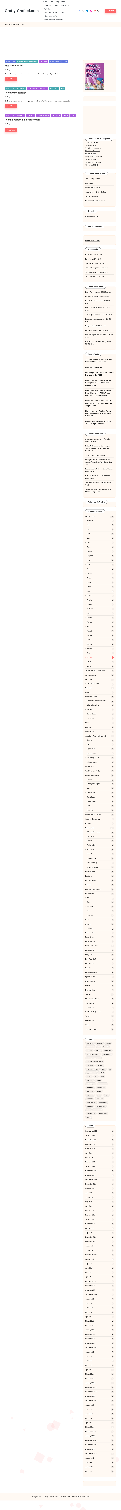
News (87, 920)
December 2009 (90, 1440)
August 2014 (89, 1246)
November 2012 (90, 1286)
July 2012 (88, 1303)
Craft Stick (91, 797)
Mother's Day (92, 858)
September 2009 (91, 1453)
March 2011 (89, 1374)
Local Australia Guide (92, 469)
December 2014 (90, 1237)
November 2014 (90, 1241)
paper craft (90, 1098)
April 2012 (88, 1317)
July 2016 (88, 1193)
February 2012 (90, 1325)
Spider (88, 1110)
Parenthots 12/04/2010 (93, 259)
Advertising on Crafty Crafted (95, 192)
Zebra (89, 666)
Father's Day (91, 845)
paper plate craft (91, 1102)
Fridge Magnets (55, 61)
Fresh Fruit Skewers (92, 292)
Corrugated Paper (93, 784)
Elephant (90, 556)
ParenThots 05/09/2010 (93, 254)
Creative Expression (92, 819)
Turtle (65, 61)
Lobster (89, 596)
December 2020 (90, 1171)
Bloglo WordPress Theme (81, 1497)
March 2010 (89, 1427)
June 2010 (89, 1414)
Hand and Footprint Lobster (94, 319)
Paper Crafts (89, 937)
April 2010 (88, 1423)
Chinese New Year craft (93, 1054)
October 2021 (90, 1149)
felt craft (89, 1076)
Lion (88, 591)
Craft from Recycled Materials (27, 61)
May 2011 (88, 1365)
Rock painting (90, 990)
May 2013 (88, 1272)
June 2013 (89, 1268)
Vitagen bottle (92, 762)
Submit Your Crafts (92, 196)
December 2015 (90, 1224)
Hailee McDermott (91, 446)
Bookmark (20, 115)
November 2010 (90, 1392)
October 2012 (90, 1290)
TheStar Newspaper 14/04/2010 (96, 268)
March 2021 (89, 1157)
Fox (88, 565)
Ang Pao (108, 1043)
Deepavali (90, 836)
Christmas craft (107, 1054)
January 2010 (90, 1436)
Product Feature (91, 972)
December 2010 (90, 1387)
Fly (88, 911)
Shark (89, 640)
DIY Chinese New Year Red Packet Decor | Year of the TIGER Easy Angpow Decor (98, 382)
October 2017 (90, 1175)
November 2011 (90, 1339)
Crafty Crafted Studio (96, 173)
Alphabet (90, 928)
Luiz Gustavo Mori (91, 476)
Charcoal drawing (93, 683)
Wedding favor (90, 1020)
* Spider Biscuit (90, 145)
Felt (88, 806)
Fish (88, 560)
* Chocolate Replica (92, 159)
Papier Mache (90, 950)
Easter (89, 841)
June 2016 (89, 1197)
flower (102, 1076)
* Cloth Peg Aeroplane (93, 148)
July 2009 (88, 1462)
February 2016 (90, 1215)
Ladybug (66, 115)
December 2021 (90, 1140)
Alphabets (90, 1007)
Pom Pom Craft (90, 959)
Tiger (89, 653)
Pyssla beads (103, 1102)
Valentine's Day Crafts (93, 1011)
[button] (110, 11)
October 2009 (90, 1449)
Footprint (98, 1080)
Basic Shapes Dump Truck (94, 308)
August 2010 (89, 1405)
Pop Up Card (89, 963)
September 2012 (91, 1294)
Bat (88, 525)
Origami (88, 924)
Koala (89, 582)
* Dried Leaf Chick (91, 165)
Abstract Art (90, 1043)
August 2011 (89, 1352)
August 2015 (89, 1228)
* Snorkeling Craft (91, 142)
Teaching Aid (89, 1003)
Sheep (89, 644)
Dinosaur (90, 551)
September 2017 (91, 1180)
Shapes (88, 994)
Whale (89, 662)
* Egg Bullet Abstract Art (93, 156)
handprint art (90, 1087)
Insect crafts (56, 115)
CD (88, 744)
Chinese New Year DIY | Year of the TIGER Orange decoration (98, 422)
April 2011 (88, 1370)
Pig (88, 626)
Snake (89, 649)
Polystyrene (54, 88)
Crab (89, 547)
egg (110, 1069)
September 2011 (91, 1347)
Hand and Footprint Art (93, 889)
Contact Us (89, 183)
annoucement (90, 1047)
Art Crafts (88, 679)
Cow (88, 543)
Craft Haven (89, 766)
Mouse (89, 604)
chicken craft (107, 1050)
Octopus (90, 609)
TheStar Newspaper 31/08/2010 (96, 272)
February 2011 (90, 1378)
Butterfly (90, 906)
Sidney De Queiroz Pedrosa (95, 489)
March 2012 (89, 1321)
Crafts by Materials (43, 115)
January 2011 (90, 1383)
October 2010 (90, 1396)
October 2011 (90, 1343)
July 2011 (88, 1356)
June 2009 (89, 1467)
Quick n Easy (90, 981)
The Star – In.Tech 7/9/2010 (95, 263)
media (99, 1095)
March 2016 (89, 1210)
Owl (88, 613)
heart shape (90, 1091)
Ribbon (87, 985)
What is (88, 1025)
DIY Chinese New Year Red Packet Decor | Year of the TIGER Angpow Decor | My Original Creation (98, 393)
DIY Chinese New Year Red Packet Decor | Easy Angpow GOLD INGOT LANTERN (98, 413)
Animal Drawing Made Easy (95, 671)
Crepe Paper (91, 801)
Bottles (89, 740)
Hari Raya (90, 854)
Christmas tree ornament (93, 1058)
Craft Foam (21, 88)
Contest (88, 727)
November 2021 (90, 1144)
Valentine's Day (92, 867)
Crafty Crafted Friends (93, 815)
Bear (88, 529)
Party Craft (89, 955)
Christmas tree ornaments (96, 701)
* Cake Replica (90, 154)
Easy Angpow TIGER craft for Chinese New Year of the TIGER (99, 374)
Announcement (90, 675)
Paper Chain (89, 932)
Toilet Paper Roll (93, 758)
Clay (86, 723)
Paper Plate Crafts (91, 946)
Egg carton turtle (14, 65)
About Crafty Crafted (92, 179)
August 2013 (89, 1259)
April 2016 (88, 1206)
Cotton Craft (89, 732)
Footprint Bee (90, 326)
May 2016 (88, 1202)
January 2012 (90, 1330)
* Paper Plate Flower (92, 151)
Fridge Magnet (91, 1084)
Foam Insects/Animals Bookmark (22, 119)
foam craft (89, 1080)
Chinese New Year (93, 832)
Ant (88, 898)
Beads (89, 779)
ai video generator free (93, 439)
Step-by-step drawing (92, 999)
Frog (88, 569)
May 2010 (88, 1418)
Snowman (90, 718)
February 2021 (90, 1162)
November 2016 (90, 1184)
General (88, 885)
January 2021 (90, 1166)
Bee (88, 902)
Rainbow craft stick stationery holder (98, 342)
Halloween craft (102, 1084)
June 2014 (89, 1250)
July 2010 (88, 1409)
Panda (89, 618)
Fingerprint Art (90, 872)
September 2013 (91, 1255)
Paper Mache (90, 941)
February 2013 (90, 1281)
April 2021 (88, 1153)
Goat (89, 578)
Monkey (90, 600)
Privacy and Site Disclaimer (95, 201)
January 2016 (90, 1219)
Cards (87, 692)
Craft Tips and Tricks (92, 771)
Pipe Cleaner (91, 810)
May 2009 (88, 1471)
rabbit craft (90, 1106)
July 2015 (88, 1233)
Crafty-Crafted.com (22, 11)
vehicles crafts (103, 1113)
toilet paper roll (98, 1110)
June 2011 (88, 1361)
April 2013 (88, 1277)
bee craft (105, 1047)
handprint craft (101, 1087)
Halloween (90, 849)
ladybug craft (90, 1095)
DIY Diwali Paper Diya (93, 367)
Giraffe (89, 573)
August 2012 (89, 1299)
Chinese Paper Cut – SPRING (95, 335)
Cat (88, 538)
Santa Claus (91, 714)
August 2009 (89, 1458)
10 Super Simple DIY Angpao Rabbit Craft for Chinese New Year (98, 361)
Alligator (90, 520)
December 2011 (90, 1334)
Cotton (89, 788)
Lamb (89, 587)
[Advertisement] (60, 41)
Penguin (90, 622)
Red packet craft (100, 1106)
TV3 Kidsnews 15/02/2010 (94, 277)
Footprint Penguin (91, 296)
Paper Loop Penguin (97, 455)
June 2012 (89, 1308)
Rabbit (89, 631)
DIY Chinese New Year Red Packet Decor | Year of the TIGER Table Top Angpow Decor (98, 403)
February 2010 (90, 1431)
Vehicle (87, 1016)
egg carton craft (91, 1073)
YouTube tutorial (91, 1029)
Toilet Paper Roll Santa (93, 315)
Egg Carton (43, 61)
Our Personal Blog (91, 216)
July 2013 (88, 1264)
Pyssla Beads (90, 977)
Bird (88, 534)
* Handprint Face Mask (93, 162)
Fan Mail (88, 823)
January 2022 (90, 1135)
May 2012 (88, 1312)
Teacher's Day (92, 863)
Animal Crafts (10, 61)
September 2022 (91, 1131)
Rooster (90, 635)
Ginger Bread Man (93, 705)
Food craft (88, 876)
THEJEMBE (89, 483)
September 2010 (91, 1400)
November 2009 (90, 1445)
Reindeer (90, 709)
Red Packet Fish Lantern (94, 301)
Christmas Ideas (91, 697)
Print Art (88, 968)
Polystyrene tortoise (15, 92)
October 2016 (90, 1188)
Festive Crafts (90, 828)
